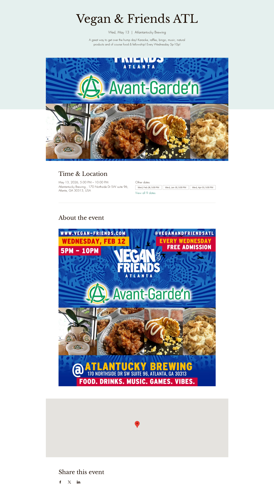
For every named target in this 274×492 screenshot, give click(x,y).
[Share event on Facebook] (60, 482)
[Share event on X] (69, 482)
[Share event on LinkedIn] (78, 482)
